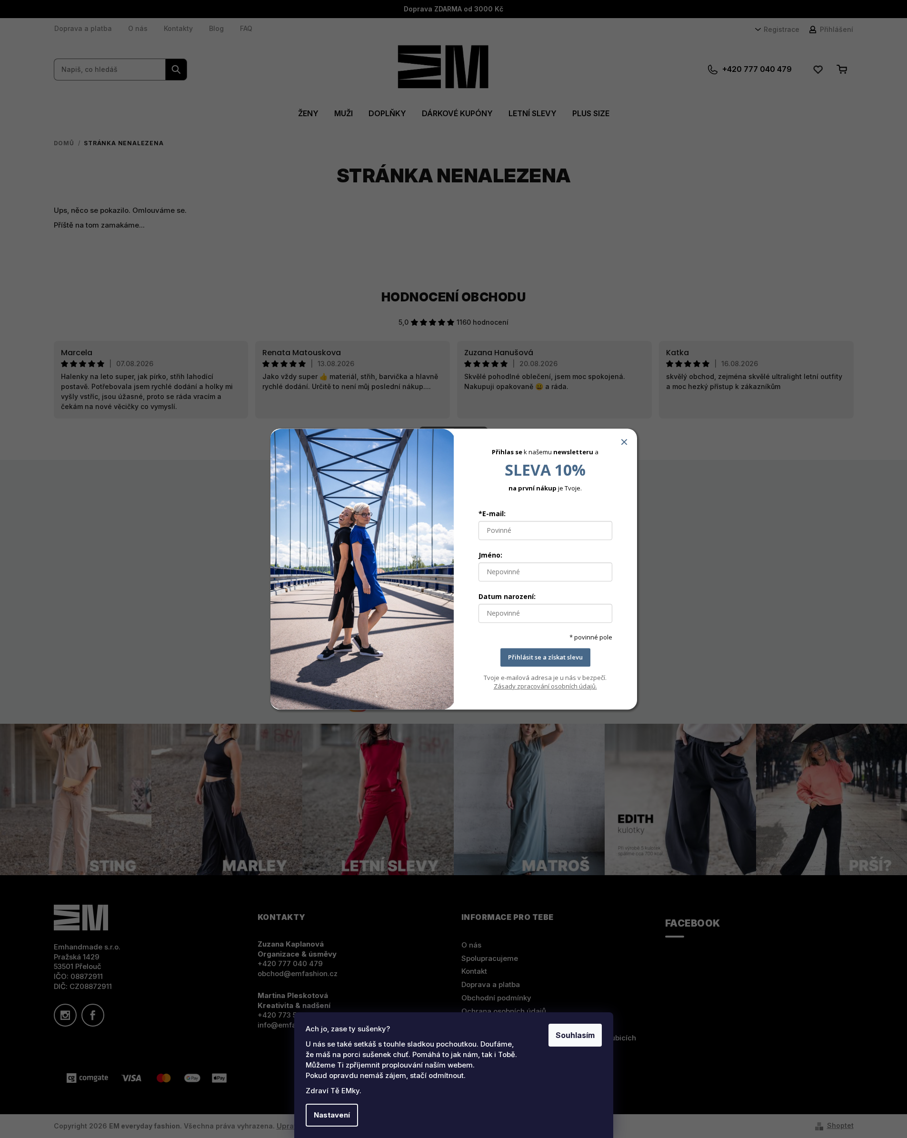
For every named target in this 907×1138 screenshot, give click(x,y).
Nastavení (332, 1114)
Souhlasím (575, 1035)
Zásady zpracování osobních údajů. (545, 686)
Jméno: (490, 555)
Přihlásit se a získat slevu (545, 657)
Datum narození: (507, 596)
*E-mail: (492, 514)
